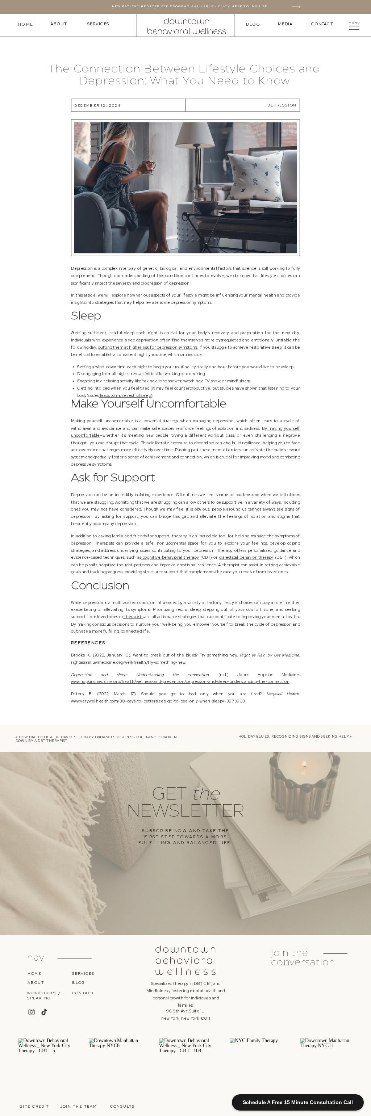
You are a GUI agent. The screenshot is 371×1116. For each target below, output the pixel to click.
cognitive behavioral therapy (170, 557)
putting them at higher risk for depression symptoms (147, 347)
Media (285, 24)
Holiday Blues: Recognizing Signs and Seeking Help (293, 736)
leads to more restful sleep (125, 395)
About (58, 24)
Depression (282, 105)
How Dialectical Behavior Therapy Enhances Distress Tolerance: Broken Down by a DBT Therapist (96, 739)
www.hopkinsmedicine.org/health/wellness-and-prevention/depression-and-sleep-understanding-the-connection (180, 681)
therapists (133, 617)
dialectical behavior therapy (246, 557)
